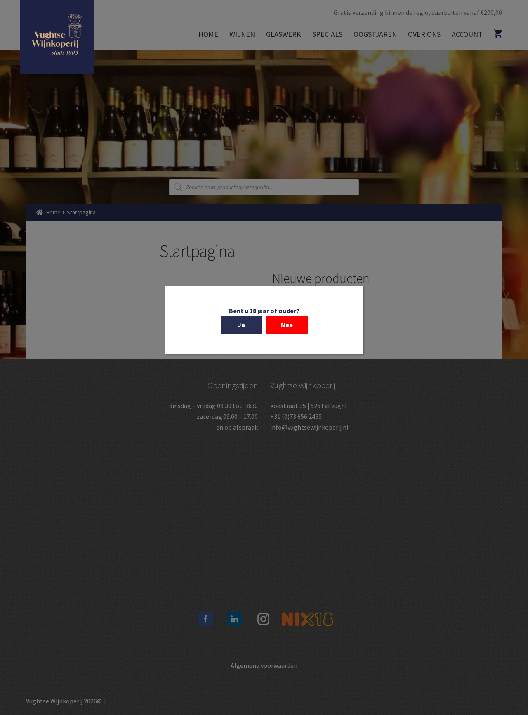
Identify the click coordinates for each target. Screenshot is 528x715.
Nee (287, 325)
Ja (241, 325)
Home (208, 34)
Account (467, 34)
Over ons (424, 34)
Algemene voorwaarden (264, 665)
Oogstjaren (375, 34)
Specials (327, 34)
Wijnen (242, 34)
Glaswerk (283, 34)
